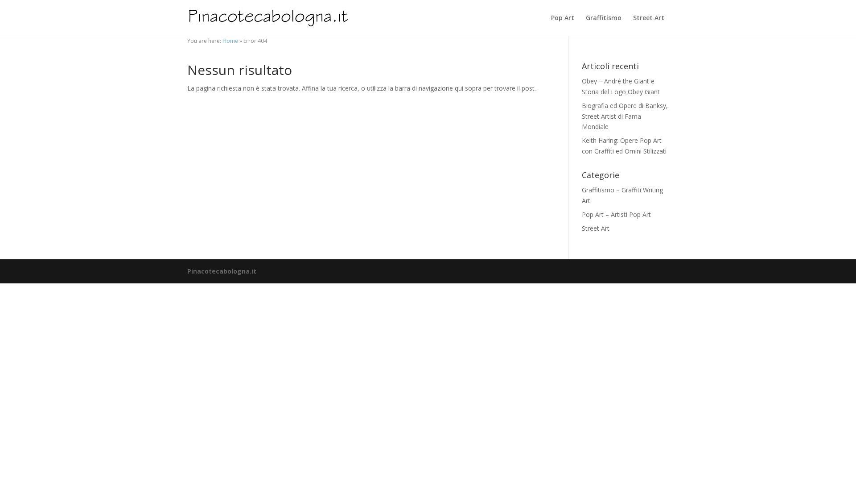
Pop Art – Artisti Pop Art (616, 214)
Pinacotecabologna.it (221, 271)
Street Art (648, 18)
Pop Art (562, 18)
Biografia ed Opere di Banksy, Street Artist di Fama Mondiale (625, 116)
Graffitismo (603, 18)
